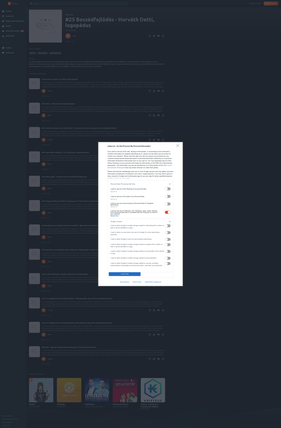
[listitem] (140, 184)
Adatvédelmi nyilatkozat (153, 282)
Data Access (137, 282)
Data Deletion (124, 282)
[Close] (178, 146)
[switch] (168, 188)
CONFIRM (125, 274)
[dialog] (140, 214)
